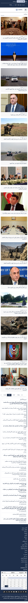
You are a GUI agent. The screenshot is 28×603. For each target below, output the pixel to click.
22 (7, 584)
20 (14, 584)
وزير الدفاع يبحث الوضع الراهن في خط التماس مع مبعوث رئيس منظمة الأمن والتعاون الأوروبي (15, 363)
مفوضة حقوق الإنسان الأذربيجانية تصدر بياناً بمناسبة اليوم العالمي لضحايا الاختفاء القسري (14, 403)
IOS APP (25, 569)
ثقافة (26, 538)
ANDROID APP (24, 567)
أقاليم (26, 535)
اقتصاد (25, 533)
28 (10, 586)
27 (14, 586)
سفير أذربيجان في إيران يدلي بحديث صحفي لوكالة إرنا (15, 213)
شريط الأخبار (23, 399)
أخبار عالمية (24, 544)
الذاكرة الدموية (24, 546)
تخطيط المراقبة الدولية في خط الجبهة (18, 163)
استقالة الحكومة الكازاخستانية (19, 514)
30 (3, 586)
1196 (18, 395)
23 (3, 584)
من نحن (25, 556)
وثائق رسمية (24, 529)
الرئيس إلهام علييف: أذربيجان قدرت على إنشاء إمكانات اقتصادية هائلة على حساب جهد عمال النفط (14, 64)
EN (20, 5)
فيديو (26, 550)
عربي (13, 5)
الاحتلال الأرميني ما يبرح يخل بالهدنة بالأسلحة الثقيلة (15, 139)
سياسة (25, 531)
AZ (23, 5)
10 (26, 582)
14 (10, 582)
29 (7, 586)
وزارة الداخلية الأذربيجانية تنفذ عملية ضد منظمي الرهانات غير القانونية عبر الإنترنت (15, 462)
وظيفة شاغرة (24, 561)
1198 (9, 395)
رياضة (26, 543)
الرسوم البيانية (24, 548)
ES (15, 5)
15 (7, 582)
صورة (26, 552)
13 (14, 582)
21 (10, 584)
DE (18, 5)
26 (18, 586)
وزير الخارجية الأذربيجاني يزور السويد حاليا (17, 287)
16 (3, 582)
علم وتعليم (25, 541)
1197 (14, 395)
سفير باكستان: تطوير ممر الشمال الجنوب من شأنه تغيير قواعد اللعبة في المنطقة (14, 456)
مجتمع (25, 537)
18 (22, 584)
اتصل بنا (25, 554)
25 (22, 586)
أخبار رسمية (24, 527)
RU (22, 5)
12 (18, 582)
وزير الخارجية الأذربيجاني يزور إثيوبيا (19, 114)
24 (26, 586)
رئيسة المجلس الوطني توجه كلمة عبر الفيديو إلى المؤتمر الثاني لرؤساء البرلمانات (15, 473)
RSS (26, 566)
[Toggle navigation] (25, 9)
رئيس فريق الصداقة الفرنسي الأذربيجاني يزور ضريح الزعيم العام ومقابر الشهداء (15, 312)
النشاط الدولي (24, 558)
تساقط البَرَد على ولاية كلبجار (19, 479)
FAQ (26, 564)
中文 (11, 5)
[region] (14, 462)
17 (26, 584)
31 (26, 588)
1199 (4, 395)
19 (18, 584)
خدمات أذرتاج (24, 560)
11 (22, 582)
